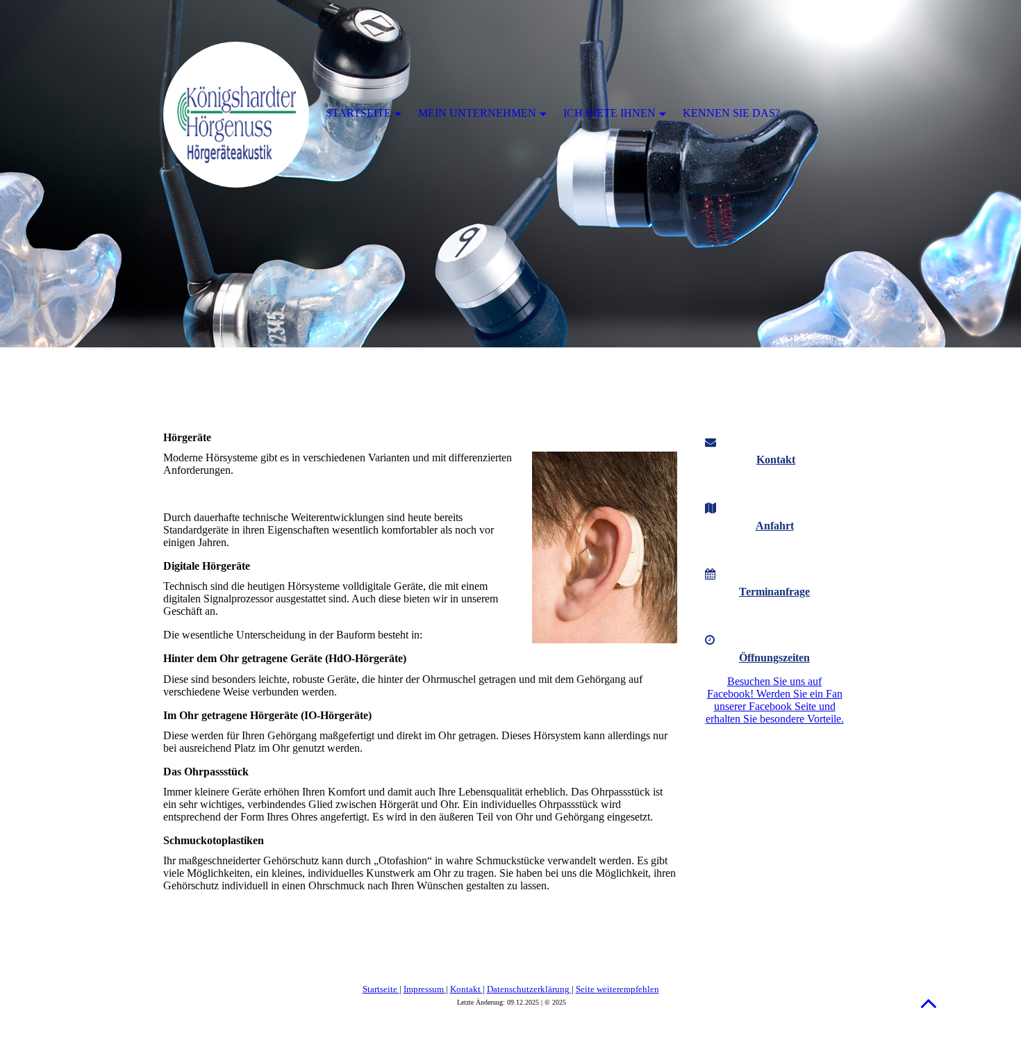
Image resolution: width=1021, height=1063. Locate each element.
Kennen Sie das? (731, 113)
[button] (929, 1002)
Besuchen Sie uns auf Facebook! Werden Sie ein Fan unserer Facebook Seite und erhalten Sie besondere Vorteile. (775, 700)
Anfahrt (775, 526)
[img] (510, 173)
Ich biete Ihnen (609, 113)
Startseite (381, 989)
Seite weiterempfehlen (617, 989)
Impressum (425, 989)
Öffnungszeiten (774, 658)
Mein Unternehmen (477, 113)
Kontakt (775, 459)
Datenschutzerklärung (529, 989)
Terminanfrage (774, 592)
